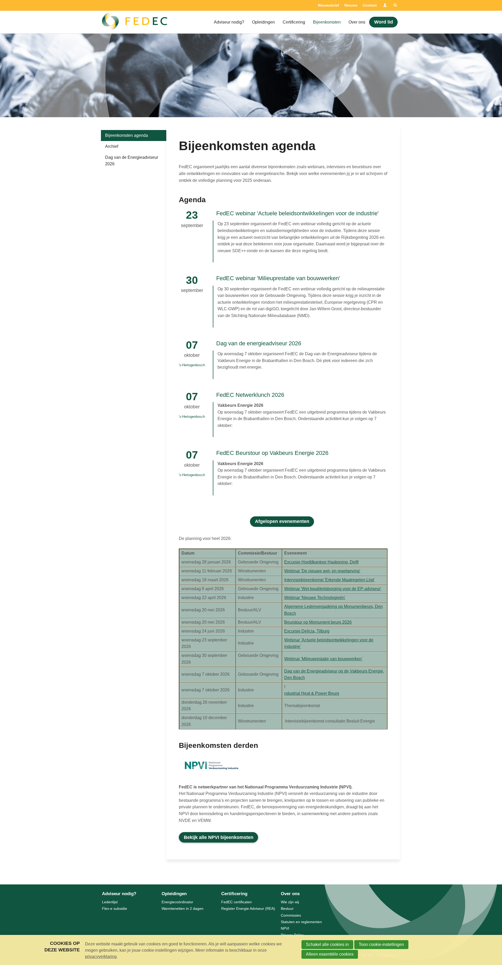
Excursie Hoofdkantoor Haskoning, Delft (321, 562)
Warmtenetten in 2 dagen (182, 908)
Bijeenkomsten (327, 22)
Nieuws (350, 5)
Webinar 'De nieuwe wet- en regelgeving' (322, 571)
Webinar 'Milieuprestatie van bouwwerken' (323, 659)
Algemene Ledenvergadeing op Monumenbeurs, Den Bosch (333, 610)
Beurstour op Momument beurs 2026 (318, 622)
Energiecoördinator (177, 902)
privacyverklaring (101, 956)
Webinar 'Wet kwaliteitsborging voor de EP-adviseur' (332, 588)
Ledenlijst (110, 902)
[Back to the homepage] (134, 22)
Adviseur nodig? (229, 22)
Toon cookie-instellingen (381, 944)
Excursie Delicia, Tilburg (306, 631)
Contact (370, 5)
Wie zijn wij (290, 902)
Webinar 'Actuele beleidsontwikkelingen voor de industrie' (328, 643)
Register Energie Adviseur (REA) (248, 908)
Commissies (291, 915)
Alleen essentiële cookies (329, 954)
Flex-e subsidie (114, 908)
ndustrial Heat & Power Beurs (311, 693)
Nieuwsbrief (328, 5)
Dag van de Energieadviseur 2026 (131, 160)
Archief (111, 146)
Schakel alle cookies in (327, 944)
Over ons (357, 22)
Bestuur (287, 908)
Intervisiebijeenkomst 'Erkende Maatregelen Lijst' (329, 580)
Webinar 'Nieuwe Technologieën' (314, 597)
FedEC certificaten (236, 902)
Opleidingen (263, 22)
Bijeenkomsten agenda (126, 135)
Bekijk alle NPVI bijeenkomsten (218, 837)
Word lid (383, 22)
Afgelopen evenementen (282, 521)
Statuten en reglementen (301, 922)
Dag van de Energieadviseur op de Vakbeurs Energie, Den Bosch (334, 674)
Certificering (294, 22)
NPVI (285, 928)
